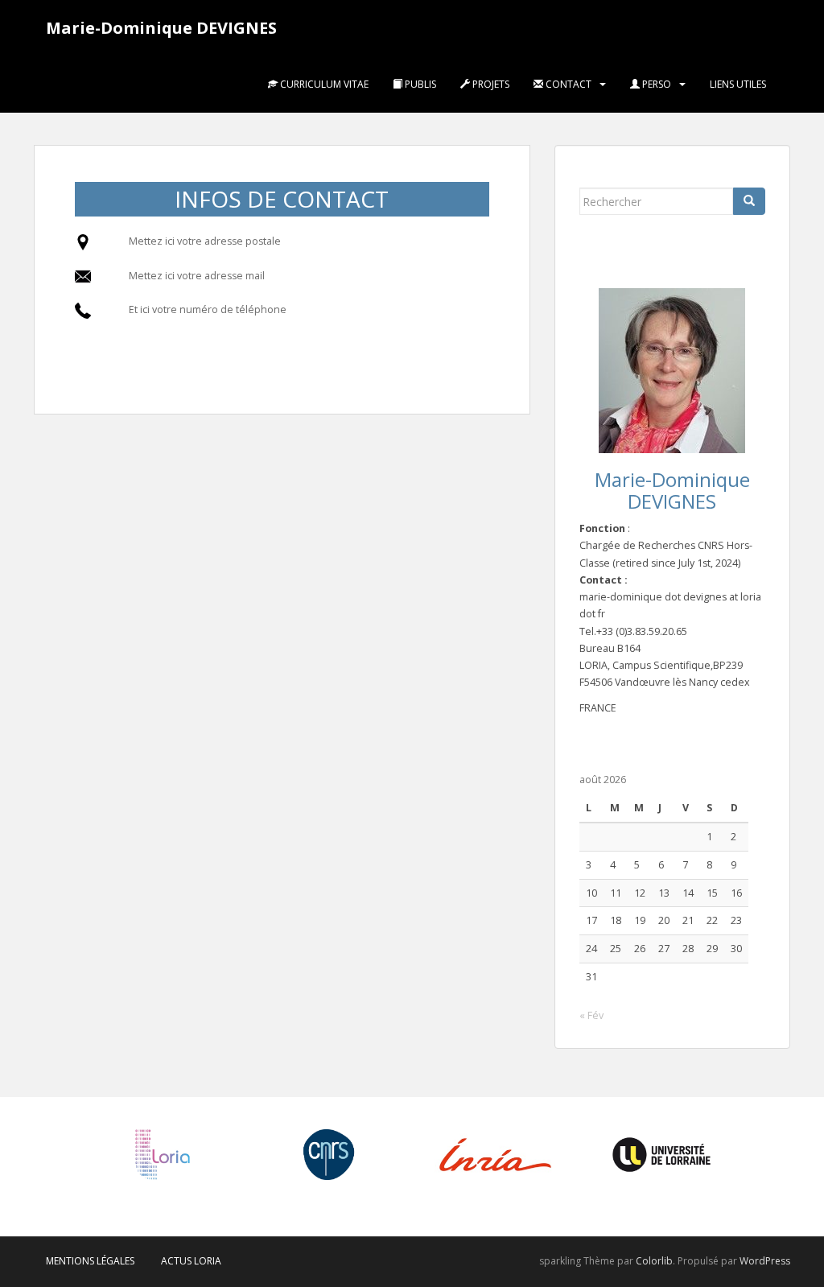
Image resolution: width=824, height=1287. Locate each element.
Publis (419, 84)
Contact (567, 84)
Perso (655, 84)
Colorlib (654, 1261)
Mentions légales (90, 1261)
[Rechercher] (749, 201)
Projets (489, 84)
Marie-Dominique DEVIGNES (161, 28)
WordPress (765, 1261)
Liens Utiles (738, 84)
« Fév (591, 1015)
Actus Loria (191, 1261)
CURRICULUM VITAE (323, 84)
